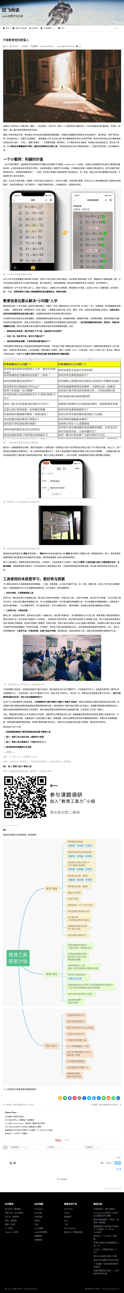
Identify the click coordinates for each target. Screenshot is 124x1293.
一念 (66, 1224)
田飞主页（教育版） (13, 1209)
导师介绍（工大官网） (14, 1213)
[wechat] (65, 1098)
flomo (66, 1221)
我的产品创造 (21, 28)
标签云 (37, 1221)
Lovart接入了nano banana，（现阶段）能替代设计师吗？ (25, 1123)
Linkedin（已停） (12, 1232)
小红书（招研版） (12, 1217)
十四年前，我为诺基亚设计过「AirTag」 (20, 1105)
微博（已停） (10, 1224)
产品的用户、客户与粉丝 (104, 1209)
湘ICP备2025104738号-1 (92, 1289)
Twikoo (114, 1188)
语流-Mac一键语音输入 (73, 1232)
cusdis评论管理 (40, 1232)
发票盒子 (68, 1217)
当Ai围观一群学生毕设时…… (16, 1117)
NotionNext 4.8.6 (114, 1289)
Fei (6, 46)
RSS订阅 (38, 1213)
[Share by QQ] (70, 1098)
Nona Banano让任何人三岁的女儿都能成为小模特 (23, 1127)
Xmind (66, 1213)
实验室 (35, 28)
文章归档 (38, 1217)
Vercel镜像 (38, 1228)
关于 (63, 28)
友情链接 (38, 1240)
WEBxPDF (68, 1209)
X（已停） (9, 1228)
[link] (60, 1098)
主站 (36, 1224)
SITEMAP (38, 1209)
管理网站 (38, 1236)
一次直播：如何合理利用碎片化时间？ (104, 1105)
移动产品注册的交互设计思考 (106, 1260)
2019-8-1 (50, 46)
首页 (8, 28)
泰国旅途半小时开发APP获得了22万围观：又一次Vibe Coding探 (28, 1130)
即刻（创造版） (11, 1221)
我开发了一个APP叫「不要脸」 (16, 1133)
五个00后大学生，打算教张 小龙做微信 (19, 1120)
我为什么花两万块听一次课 (105, 1256)
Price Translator (70, 1228)
